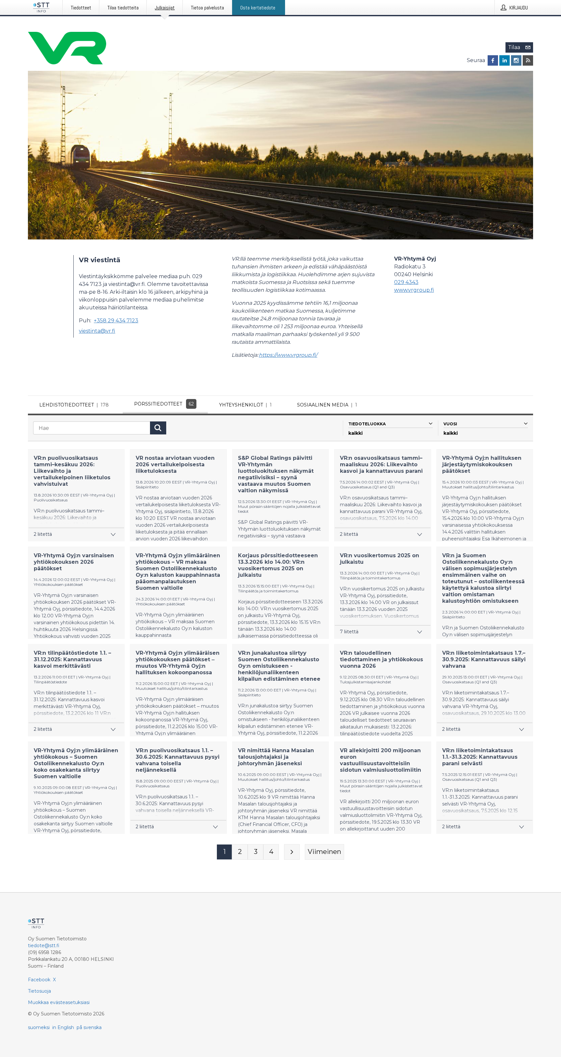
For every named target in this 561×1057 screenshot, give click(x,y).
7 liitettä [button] (349, 632)
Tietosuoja (39, 991)
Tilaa (514, 47)
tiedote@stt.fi (43, 945)
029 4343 (406, 282)
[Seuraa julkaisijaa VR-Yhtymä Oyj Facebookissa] (493, 60)
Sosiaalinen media (327, 405)
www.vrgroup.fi (414, 290)
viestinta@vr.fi (97, 331)
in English (63, 1027)
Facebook (39, 980)
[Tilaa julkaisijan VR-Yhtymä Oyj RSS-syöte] (528, 60)
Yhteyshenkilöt (245, 405)
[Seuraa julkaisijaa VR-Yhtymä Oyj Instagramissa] (516, 60)
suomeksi (39, 1027)
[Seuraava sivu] (292, 852)
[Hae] (158, 427)
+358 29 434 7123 (116, 320)
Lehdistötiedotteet (74, 405)
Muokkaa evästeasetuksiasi (59, 1002)
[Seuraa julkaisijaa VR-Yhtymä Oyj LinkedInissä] (504, 60)
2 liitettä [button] (43, 534)
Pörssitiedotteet (164, 404)
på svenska (89, 1027)
